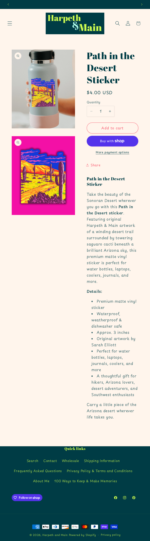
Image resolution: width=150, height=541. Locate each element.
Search (32, 460)
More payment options (112, 152)
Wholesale (70, 460)
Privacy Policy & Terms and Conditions (100, 470)
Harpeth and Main (55, 535)
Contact (50, 460)
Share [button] (96, 164)
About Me (41, 480)
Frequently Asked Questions (38, 470)
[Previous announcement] (8, 4)
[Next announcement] (142, 4)
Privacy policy (111, 535)
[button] (10, 23)
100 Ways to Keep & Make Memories (85, 480)
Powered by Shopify (82, 535)
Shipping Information (102, 460)
